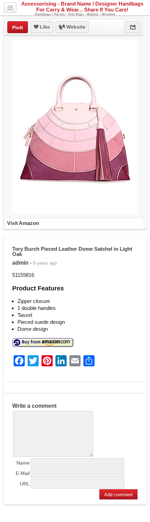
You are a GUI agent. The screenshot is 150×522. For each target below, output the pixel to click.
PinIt (17, 27)
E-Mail (23, 473)
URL (25, 483)
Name (23, 463)
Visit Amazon (23, 223)
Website (75, 27)
